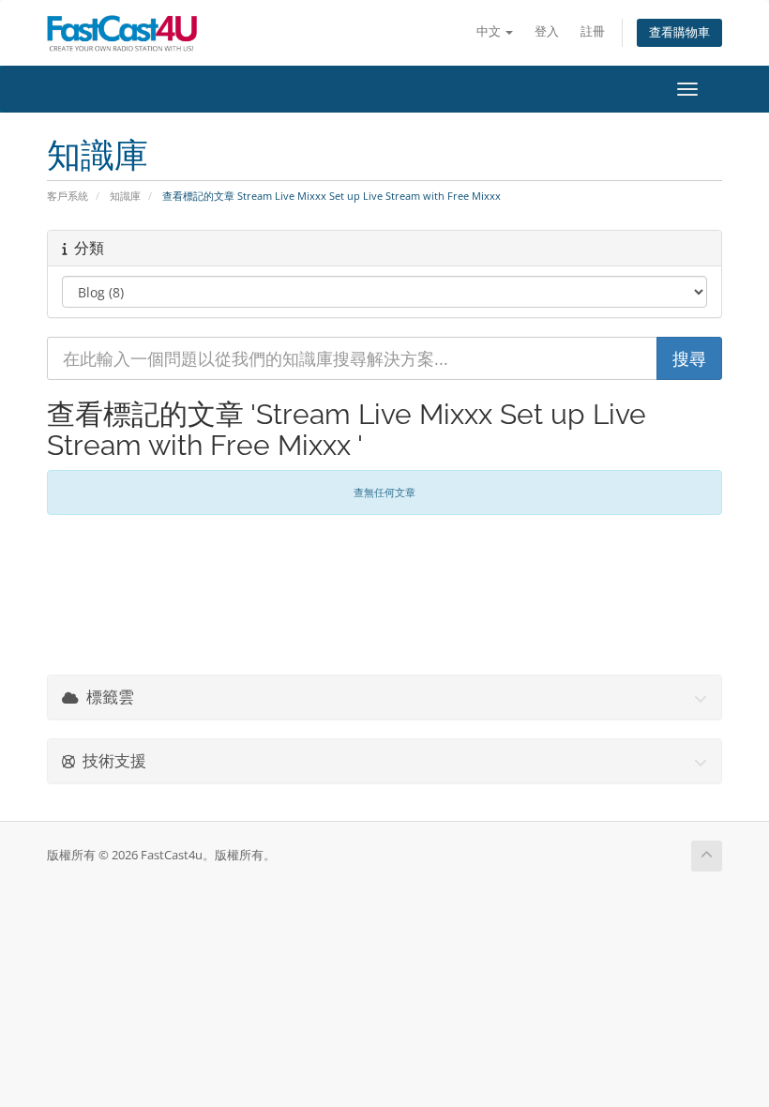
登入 (547, 31)
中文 (490, 31)
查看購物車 (679, 32)
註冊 (593, 31)
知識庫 (125, 196)
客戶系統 (67, 196)
